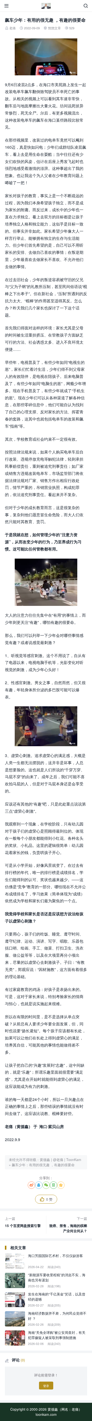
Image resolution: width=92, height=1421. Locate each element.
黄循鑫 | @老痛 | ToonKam (60, 1159)
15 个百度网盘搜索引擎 (23, 1222)
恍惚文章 (54, 28)
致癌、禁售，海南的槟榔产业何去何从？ (68, 1224)
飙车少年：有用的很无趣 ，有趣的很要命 (43, 1164)
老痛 (12, 28)
